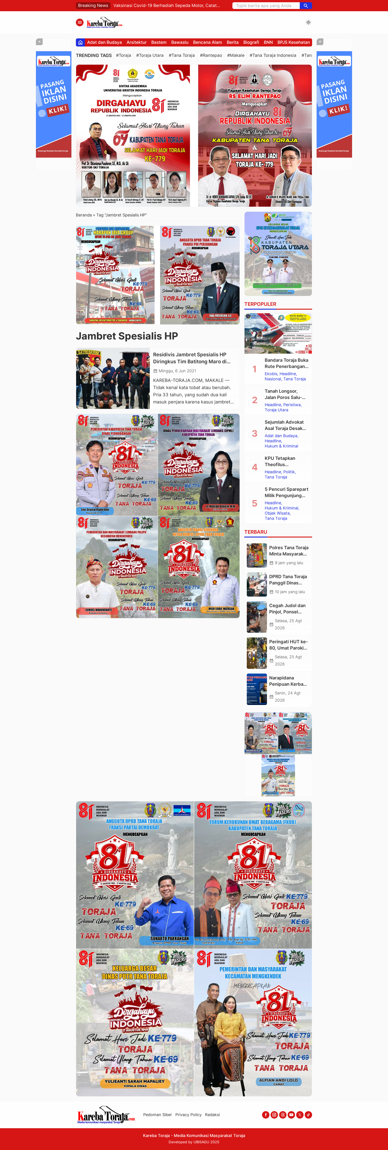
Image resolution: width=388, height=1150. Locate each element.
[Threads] (283, 1115)
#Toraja (123, 55)
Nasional (273, 379)
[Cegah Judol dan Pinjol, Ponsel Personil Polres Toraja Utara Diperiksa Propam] (257, 617)
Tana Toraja (294, 379)
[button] (306, 5)
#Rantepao (211, 55)
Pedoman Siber (157, 1114)
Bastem (159, 42)
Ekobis (271, 374)
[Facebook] (265, 1115)
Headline (288, 374)
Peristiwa (292, 405)
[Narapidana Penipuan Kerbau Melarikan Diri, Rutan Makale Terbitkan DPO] (257, 689)
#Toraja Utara (150, 55)
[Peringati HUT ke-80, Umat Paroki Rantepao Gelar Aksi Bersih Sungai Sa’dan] (257, 653)
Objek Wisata (277, 513)
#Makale (236, 55)
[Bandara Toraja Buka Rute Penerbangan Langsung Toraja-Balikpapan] (278, 333)
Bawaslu (179, 42)
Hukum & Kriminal (281, 446)
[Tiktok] (308, 1115)
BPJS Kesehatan (294, 42)
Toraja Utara (276, 410)
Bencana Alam (207, 42)
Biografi (251, 42)
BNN (268, 42)
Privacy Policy (188, 1114)
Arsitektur (137, 42)
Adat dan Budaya (104, 42)
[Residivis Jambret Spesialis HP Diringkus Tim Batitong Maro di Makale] (113, 378)
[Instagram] (274, 1115)
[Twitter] (300, 1115)
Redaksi (212, 1114)
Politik (289, 472)
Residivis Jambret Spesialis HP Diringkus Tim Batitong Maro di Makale (190, 361)
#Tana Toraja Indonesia (273, 55)
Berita (233, 42)
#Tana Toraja (182, 55)
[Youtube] (291, 1115)
